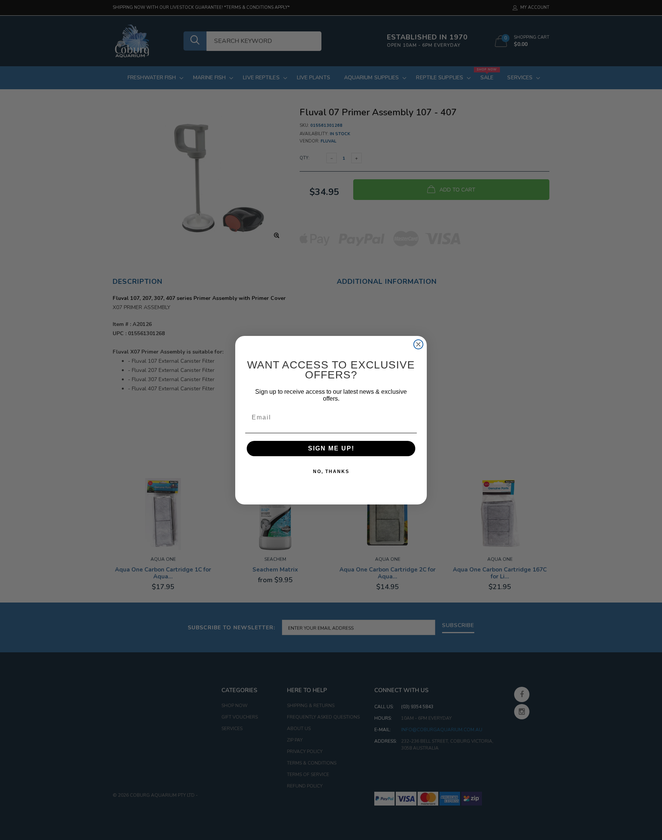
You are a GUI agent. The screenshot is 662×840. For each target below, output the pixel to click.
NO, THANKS (331, 471)
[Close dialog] (418, 344)
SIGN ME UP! (331, 448)
